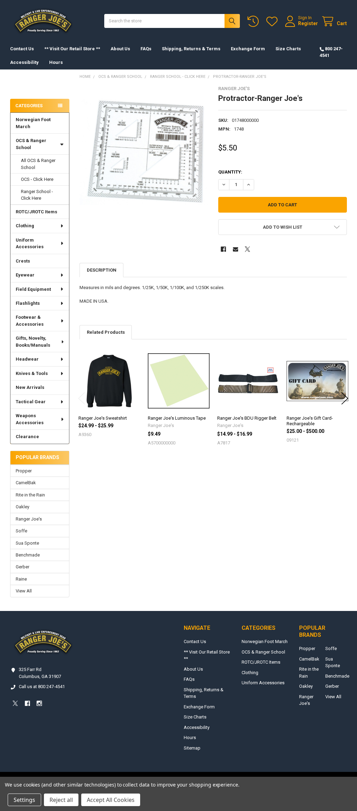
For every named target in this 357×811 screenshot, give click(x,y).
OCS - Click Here (37, 179)
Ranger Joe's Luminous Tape (177, 418)
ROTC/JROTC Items (36, 211)
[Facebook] (223, 249)
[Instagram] (39, 703)
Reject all (61, 800)
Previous (82, 398)
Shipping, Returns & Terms (191, 48)
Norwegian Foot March (33, 123)
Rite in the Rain (30, 494)
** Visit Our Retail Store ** (72, 48)
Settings (24, 800)
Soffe (21, 530)
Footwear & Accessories (30, 321)
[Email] (235, 249)
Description (101, 270)
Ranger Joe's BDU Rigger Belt (246, 418)
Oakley (22, 506)
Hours (56, 62)
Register (308, 23)
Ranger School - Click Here (37, 195)
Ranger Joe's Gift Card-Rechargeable (310, 420)
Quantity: (230, 172)
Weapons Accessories (30, 419)
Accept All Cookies (111, 800)
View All (24, 590)
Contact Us (22, 48)
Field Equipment (33, 289)
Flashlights (28, 303)
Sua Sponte (27, 543)
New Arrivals (30, 387)
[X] (247, 249)
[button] (282, 227)
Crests (23, 261)
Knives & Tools (32, 373)
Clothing (25, 225)
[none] (143, 150)
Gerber (22, 566)
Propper (24, 470)
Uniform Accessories (30, 243)
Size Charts (288, 48)
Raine (21, 579)
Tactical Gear (31, 401)
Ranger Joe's (29, 519)
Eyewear (25, 275)
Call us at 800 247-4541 (42, 686)
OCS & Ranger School (31, 144)
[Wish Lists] (273, 21)
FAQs (145, 48)
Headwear (27, 359)
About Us (120, 48)
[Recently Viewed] (254, 21)
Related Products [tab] (106, 332)
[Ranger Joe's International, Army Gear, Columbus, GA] (21, 86)
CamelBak (26, 482)
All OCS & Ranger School (38, 164)
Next (345, 398)
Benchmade (28, 555)
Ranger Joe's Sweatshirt (102, 418)
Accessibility (24, 62)
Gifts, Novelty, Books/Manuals (33, 342)
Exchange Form (248, 48)
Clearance (27, 436)
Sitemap (192, 748)
